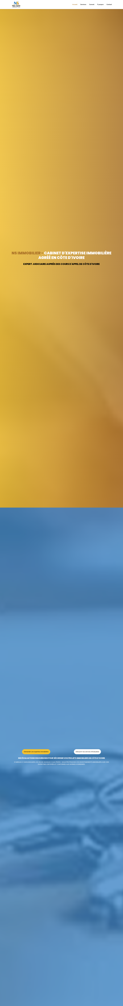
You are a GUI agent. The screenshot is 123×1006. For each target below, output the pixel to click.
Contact (109, 4)
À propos (100, 4)
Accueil (74, 4)
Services (83, 4)
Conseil (91, 4)
